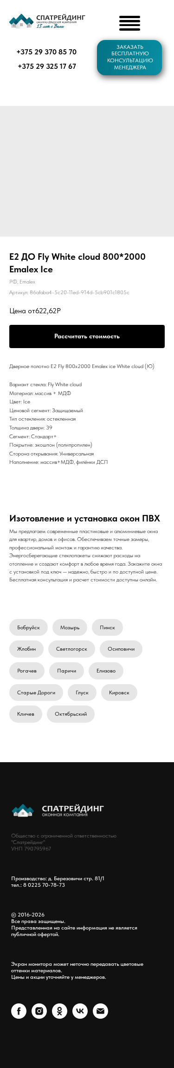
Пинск (107, 627)
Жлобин (26, 649)
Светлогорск (71, 649)
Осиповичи (121, 649)
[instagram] (39, 1016)
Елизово (106, 670)
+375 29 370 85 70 (46, 51)
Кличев (25, 714)
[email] (100, 1016)
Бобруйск (28, 627)
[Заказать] (87, 336)
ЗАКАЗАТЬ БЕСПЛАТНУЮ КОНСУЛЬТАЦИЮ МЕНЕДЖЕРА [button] (130, 57)
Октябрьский (71, 714)
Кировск (119, 692)
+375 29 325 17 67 (47, 66)
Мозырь (69, 627)
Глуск (82, 692)
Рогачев (27, 670)
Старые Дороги (36, 692)
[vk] (80, 1016)
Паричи (66, 670)
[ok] (59, 1016)
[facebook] (18, 1016)
